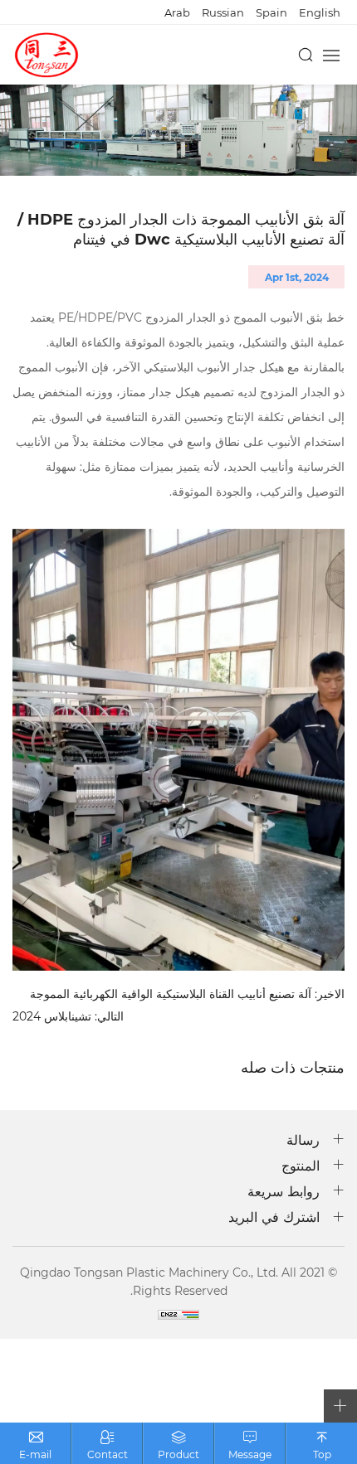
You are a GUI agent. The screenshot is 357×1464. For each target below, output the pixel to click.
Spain (271, 12)
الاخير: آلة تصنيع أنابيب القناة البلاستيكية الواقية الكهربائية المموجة (187, 994)
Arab (177, 12)
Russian (223, 12)
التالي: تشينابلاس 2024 (68, 1017)
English (319, 12)
